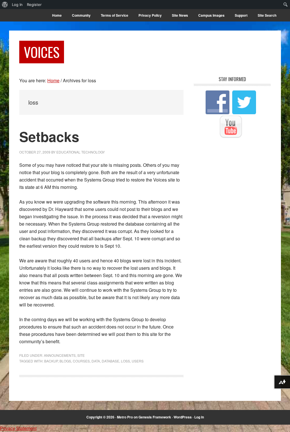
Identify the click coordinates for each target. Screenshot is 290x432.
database (110, 360)
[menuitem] (5, 4)
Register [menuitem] (34, 4)
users (138, 360)
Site (81, 355)
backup (51, 360)
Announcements (60, 355)
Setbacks (49, 136)
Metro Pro (125, 417)
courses (81, 360)
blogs (65, 360)
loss (125, 360)
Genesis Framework (154, 417)
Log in (199, 417)
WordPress (183, 417)
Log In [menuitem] (17, 4)
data (95, 360)
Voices (41, 52)
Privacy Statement (18, 428)
